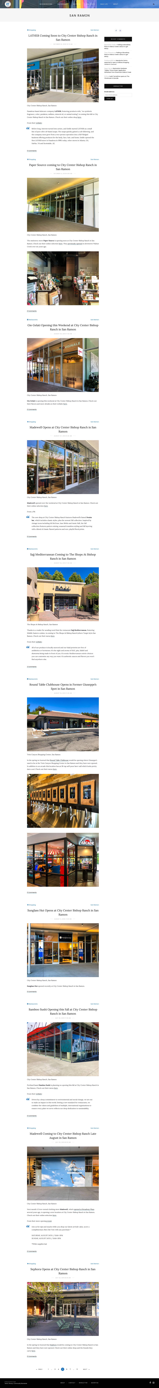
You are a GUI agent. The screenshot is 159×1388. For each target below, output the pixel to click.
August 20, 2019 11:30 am (63, 563)
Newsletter (83, 1383)
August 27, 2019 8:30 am (63, 436)
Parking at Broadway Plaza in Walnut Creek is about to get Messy (117, 46)
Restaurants (63, 4)
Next (85, 1369)
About (115, 4)
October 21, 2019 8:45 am (63, 173)
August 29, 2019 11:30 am (63, 334)
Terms (6, 1383)
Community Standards (20, 1383)
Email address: (109, 92)
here (79, 117)
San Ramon (95, 30)
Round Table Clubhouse (59, 760)
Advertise (94, 1383)
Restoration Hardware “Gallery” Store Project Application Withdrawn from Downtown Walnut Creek (117, 70)
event (49, 1221)
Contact (72, 1383)
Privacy (11, 1383)
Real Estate (90, 4)
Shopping (77, 4)
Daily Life (104, 4)
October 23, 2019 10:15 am (63, 44)
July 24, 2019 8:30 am (63, 1278)
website (39, 123)
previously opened (75, 244)
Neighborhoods (46, 4)
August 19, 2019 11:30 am (63, 693)
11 (77, 1369)
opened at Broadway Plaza (84, 1209)
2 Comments (31, 667)
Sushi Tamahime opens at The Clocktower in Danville (116, 77)
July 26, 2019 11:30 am (63, 1018)
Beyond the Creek (109, 44)
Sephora (53, 1345)
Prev (40, 1369)
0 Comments (32, 151)
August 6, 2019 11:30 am (63, 919)
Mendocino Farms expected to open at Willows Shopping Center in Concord (116, 62)
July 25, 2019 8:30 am (63, 1142)
